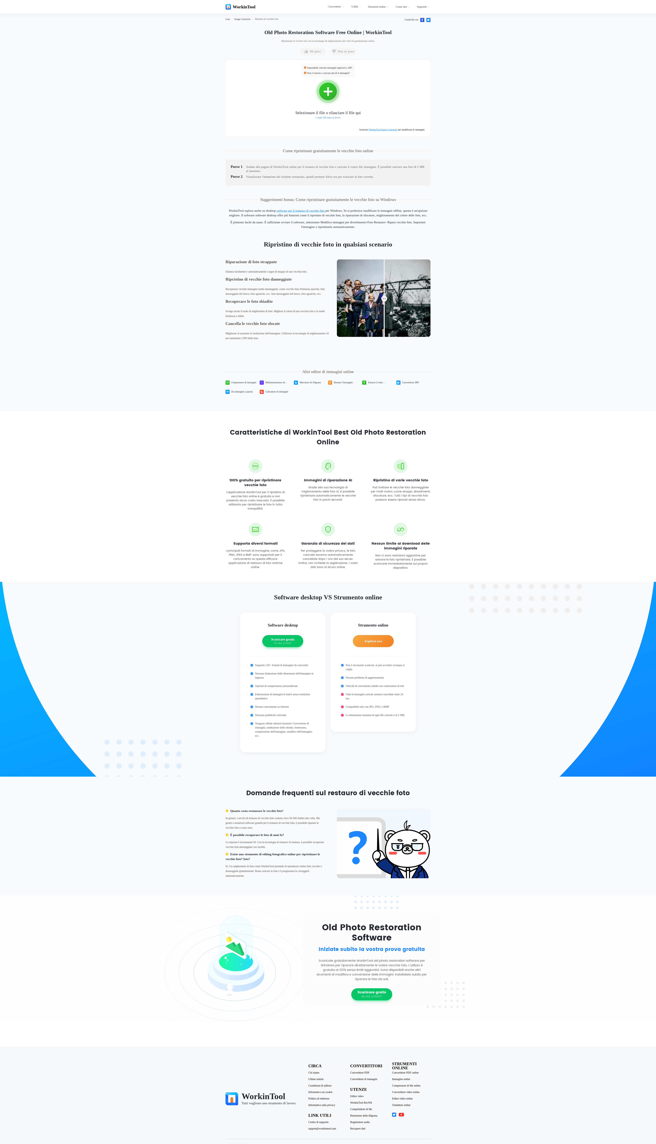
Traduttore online (401, 1105)
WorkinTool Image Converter (383, 129)
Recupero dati (357, 1128)
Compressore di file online (406, 1085)
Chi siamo (313, 1072)
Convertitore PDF (360, 1072)
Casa (228, 19)
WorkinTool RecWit (361, 1102)
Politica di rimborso (318, 1098)
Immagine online (401, 1079)
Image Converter (242, 19)
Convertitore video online (406, 1092)
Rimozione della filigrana (363, 1115)
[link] (228, 19)
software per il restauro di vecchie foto (301, 210)
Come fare (401, 6)
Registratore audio (360, 1122)
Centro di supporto (318, 1122)
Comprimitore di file (361, 1109)
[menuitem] (336, 7)
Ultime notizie (316, 1079)
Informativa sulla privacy (321, 1105)
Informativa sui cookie (320, 1092)
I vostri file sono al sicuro (328, 117)
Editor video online (402, 1098)
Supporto (422, 6)
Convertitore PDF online (405, 1072)
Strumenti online (377, 6)
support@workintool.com (322, 1128)
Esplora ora (373, 641)
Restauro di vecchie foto (266, 19)
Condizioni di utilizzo (320, 1085)
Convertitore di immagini (363, 1079)
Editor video (357, 1096)
